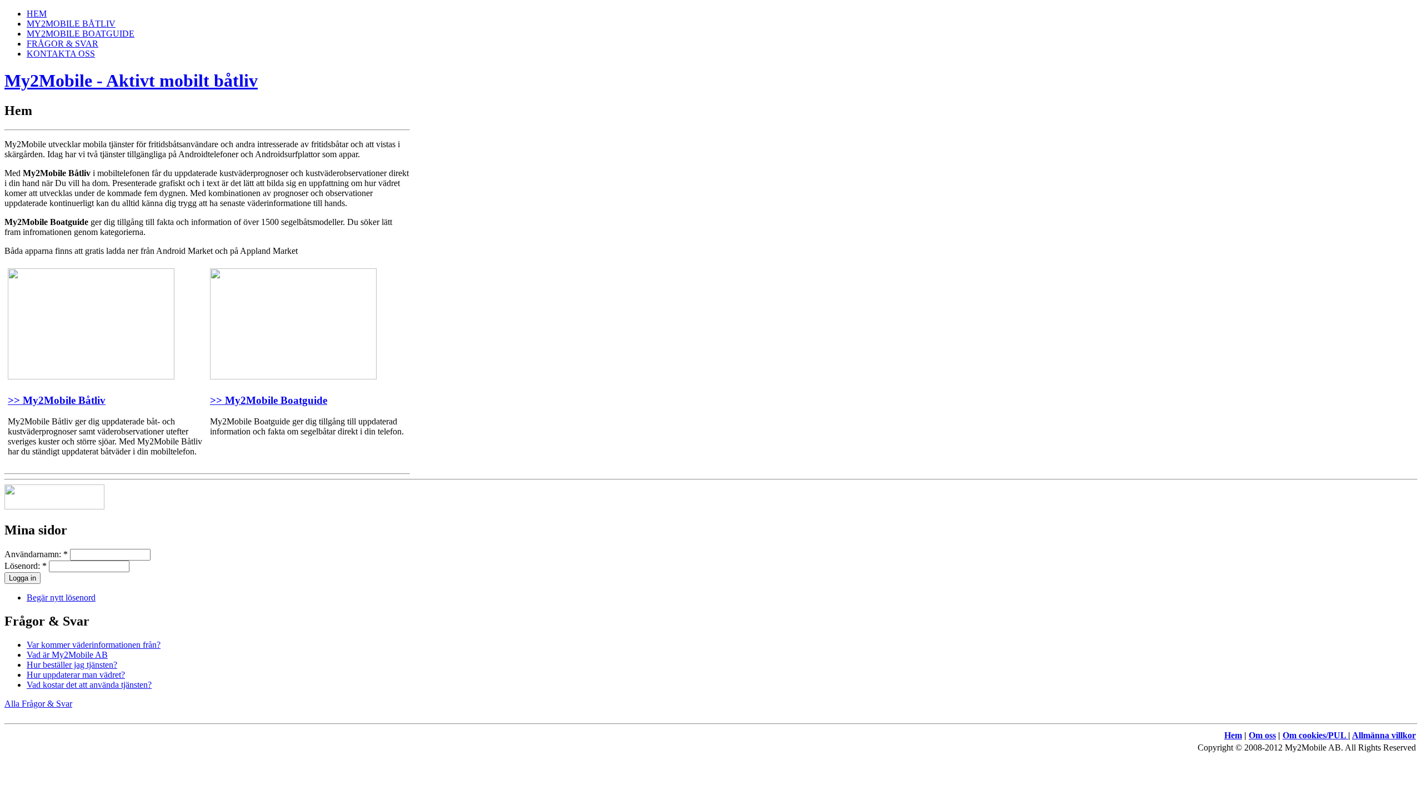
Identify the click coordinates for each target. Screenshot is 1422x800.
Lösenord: (25, 566)
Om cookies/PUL (1315, 735)
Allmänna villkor (1384, 735)
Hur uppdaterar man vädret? (76, 674)
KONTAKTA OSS (61, 53)
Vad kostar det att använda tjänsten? (89, 684)
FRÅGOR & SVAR (62, 43)
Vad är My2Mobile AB (67, 654)
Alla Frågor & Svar (38, 703)
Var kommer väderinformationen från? (94, 644)
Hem (1233, 735)
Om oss (1262, 735)
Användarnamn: (36, 554)
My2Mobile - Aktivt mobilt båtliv (131, 81)
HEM (37, 13)
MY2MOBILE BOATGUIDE (80, 33)
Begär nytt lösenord (61, 597)
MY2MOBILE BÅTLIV (71, 23)
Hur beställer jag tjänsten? (72, 664)
